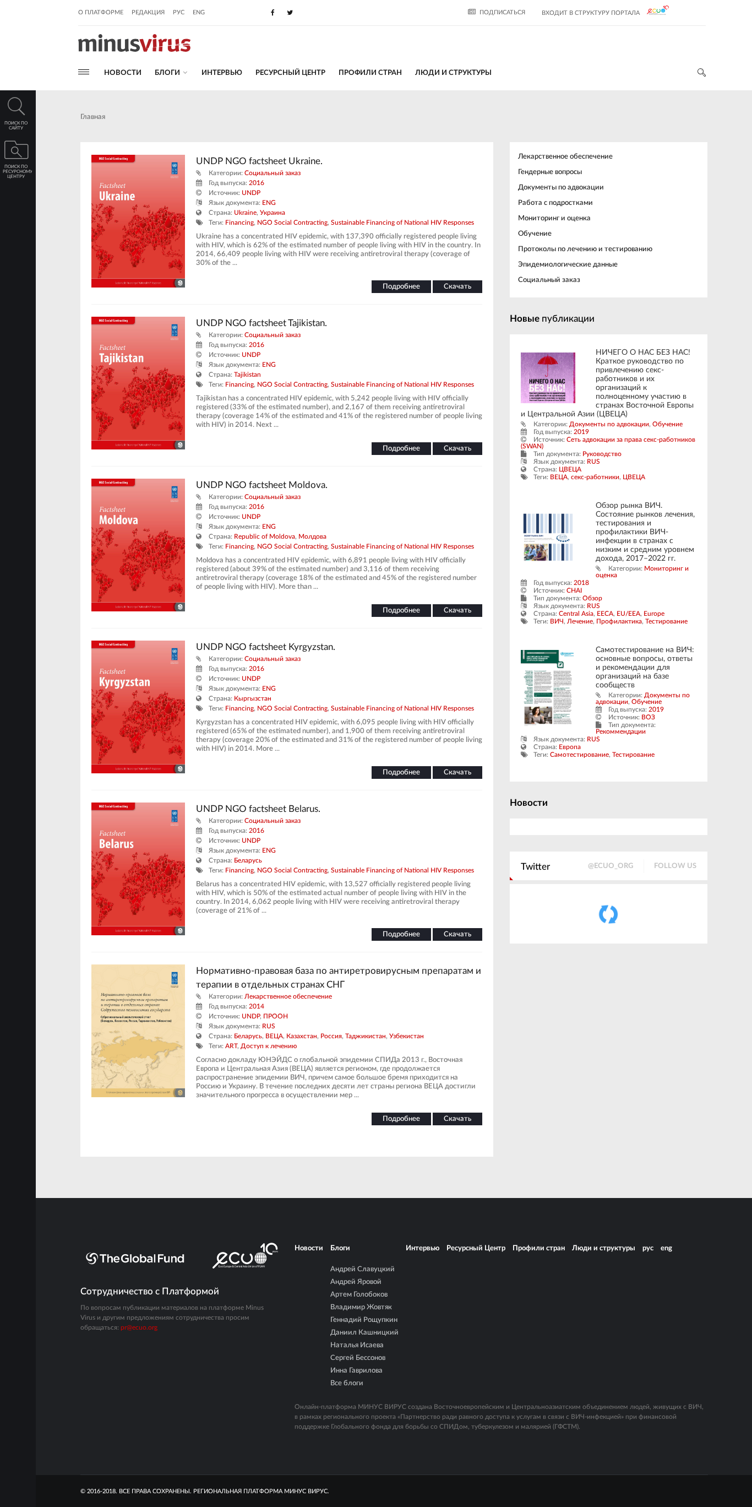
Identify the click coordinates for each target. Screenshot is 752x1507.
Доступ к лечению (269, 1046)
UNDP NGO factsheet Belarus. (258, 809)
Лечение (580, 621)
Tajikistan (247, 374)
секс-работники (595, 477)
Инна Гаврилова (356, 1370)
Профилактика (619, 621)
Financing (239, 222)
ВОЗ (648, 717)
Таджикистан (365, 1036)
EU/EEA (628, 613)
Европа (570, 747)
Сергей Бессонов (357, 1358)
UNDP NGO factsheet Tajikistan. (261, 323)
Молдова (312, 536)
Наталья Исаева (357, 1345)
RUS (268, 1026)
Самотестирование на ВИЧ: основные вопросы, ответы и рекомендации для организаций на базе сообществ (645, 667)
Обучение (535, 233)
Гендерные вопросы (550, 172)
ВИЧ (557, 621)
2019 (581, 432)
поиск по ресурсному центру (17, 172)
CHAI (574, 590)
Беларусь (248, 860)
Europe (654, 613)
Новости (122, 73)
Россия (331, 1036)
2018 (581, 582)
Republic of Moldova (264, 536)
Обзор (592, 598)
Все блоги (346, 1383)
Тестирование (666, 621)
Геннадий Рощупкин (363, 1320)
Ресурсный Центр (290, 73)
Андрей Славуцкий (362, 1269)
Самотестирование (579, 754)
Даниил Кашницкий (364, 1332)
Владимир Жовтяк (361, 1307)
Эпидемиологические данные (568, 264)
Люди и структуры (453, 73)
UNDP (251, 192)
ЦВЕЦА (570, 469)
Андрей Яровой (356, 1282)
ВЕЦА (274, 1036)
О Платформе (100, 12)
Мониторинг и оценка (554, 218)
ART (231, 1046)
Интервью (221, 73)
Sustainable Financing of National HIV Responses (402, 222)
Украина (272, 212)
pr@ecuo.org (139, 1327)
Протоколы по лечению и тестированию (585, 249)
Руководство (602, 454)
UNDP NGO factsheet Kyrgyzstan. (265, 647)
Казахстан (301, 1036)
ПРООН (275, 1016)
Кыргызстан (252, 698)
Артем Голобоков (359, 1294)
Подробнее (401, 286)
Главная (92, 117)
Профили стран (370, 73)
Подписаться (502, 12)
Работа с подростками (555, 203)
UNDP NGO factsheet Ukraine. (259, 161)
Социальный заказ (272, 173)
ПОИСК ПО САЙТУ (16, 126)
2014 (256, 1006)
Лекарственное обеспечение (288, 996)
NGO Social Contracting (292, 222)
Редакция (148, 12)
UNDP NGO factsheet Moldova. (262, 485)
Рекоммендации (621, 731)
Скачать (457, 286)
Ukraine (245, 212)
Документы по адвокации (561, 187)
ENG (269, 202)
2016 (256, 183)
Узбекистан (406, 1036)
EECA (605, 613)
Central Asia (576, 613)
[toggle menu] (83, 72)
